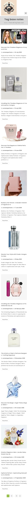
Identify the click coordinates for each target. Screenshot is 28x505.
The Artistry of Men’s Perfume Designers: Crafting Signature (14, 354)
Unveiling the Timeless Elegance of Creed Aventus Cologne (14, 104)
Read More (5, 63)
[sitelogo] (9, 15)
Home (5, 22)
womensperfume (7, 52)
